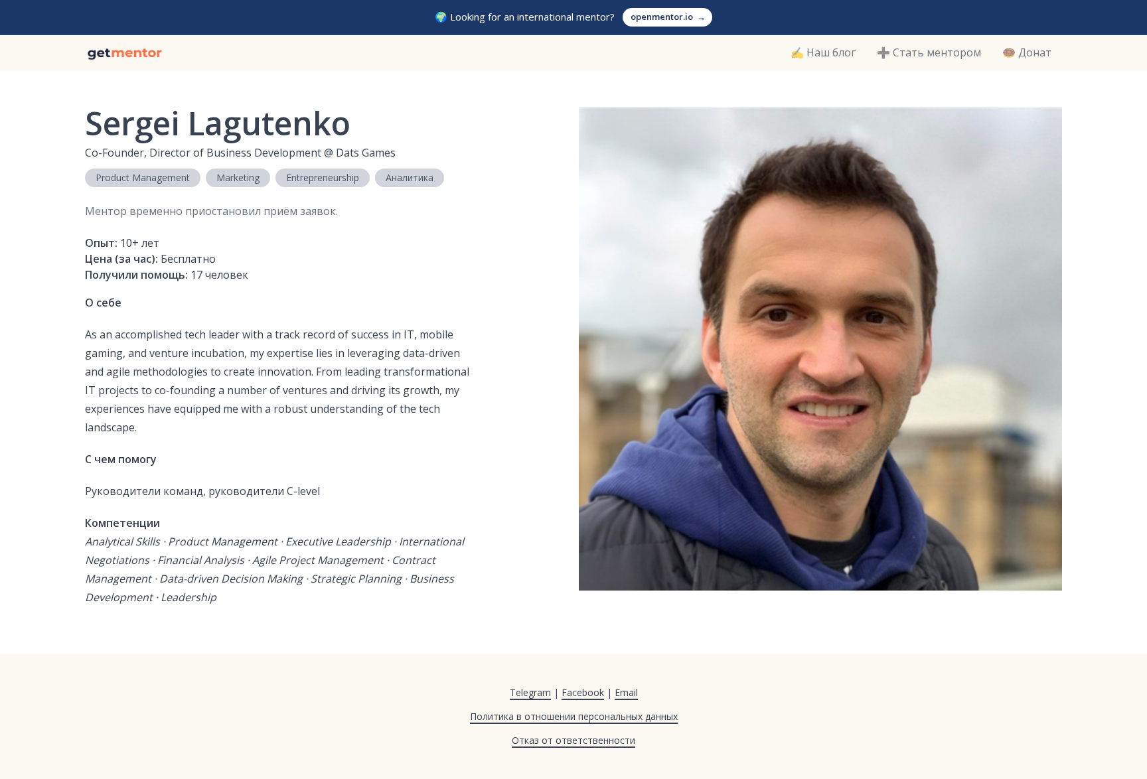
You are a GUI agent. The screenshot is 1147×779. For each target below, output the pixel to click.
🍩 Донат (1026, 52)
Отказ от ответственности (573, 740)
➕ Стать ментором (929, 52)
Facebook (583, 692)
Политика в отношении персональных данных (574, 716)
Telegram (530, 692)
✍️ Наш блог (823, 52)
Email (626, 692)
